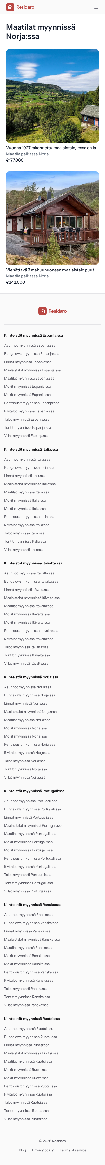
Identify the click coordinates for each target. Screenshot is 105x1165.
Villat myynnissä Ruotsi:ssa (25, 1119)
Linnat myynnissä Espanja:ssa (27, 362)
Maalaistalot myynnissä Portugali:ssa (33, 825)
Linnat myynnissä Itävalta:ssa (27, 589)
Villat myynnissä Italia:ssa (24, 549)
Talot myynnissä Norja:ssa (24, 761)
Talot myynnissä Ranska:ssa (26, 988)
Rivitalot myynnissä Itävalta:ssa (28, 638)
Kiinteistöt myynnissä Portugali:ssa (34, 791)
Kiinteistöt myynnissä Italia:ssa (31, 449)
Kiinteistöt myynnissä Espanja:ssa (33, 335)
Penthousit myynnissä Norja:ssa (29, 744)
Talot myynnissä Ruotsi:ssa (25, 1102)
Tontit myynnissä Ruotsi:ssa (26, 1110)
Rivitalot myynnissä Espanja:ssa (29, 411)
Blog (22, 1150)
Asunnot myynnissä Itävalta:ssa (29, 573)
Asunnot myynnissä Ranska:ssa (29, 914)
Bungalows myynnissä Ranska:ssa (31, 923)
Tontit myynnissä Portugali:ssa (28, 883)
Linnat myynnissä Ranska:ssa (27, 931)
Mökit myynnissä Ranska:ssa (27, 955)
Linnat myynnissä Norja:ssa (25, 703)
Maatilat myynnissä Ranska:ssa (28, 947)
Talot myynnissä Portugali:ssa (27, 874)
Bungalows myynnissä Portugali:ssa (32, 809)
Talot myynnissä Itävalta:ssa (26, 647)
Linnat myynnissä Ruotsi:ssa (26, 1045)
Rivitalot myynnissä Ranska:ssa (28, 980)
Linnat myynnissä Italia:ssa (25, 475)
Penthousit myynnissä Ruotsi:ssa (30, 1086)
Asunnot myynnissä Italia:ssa (27, 459)
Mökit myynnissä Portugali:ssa (28, 842)
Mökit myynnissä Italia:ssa (25, 500)
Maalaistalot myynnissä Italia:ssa (30, 484)
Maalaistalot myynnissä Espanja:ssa (32, 370)
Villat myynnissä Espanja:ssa (26, 435)
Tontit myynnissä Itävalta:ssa (27, 655)
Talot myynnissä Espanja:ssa (26, 419)
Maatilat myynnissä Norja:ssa (27, 720)
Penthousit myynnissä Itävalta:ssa (31, 630)
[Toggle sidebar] (96, 7)
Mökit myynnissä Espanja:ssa (27, 386)
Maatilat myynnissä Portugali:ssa (30, 833)
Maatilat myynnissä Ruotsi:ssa (28, 1061)
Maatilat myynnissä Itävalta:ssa (28, 606)
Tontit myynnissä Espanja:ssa (27, 427)
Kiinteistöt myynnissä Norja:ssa (31, 677)
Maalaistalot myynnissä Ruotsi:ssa (31, 1053)
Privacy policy (43, 1150)
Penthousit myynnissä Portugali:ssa (32, 858)
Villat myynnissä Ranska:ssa (26, 1005)
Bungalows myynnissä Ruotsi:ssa (30, 1036)
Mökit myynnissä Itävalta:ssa (27, 614)
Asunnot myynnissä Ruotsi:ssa (28, 1028)
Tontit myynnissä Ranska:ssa (27, 996)
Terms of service (73, 1150)
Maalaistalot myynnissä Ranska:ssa (32, 939)
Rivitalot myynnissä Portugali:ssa (30, 866)
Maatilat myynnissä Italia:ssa (26, 492)
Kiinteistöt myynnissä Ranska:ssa (33, 904)
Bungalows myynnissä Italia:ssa (29, 467)
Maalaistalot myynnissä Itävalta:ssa (32, 597)
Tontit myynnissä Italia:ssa (25, 541)
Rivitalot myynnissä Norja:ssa (27, 752)
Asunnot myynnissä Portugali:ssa (30, 801)
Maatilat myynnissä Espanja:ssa (29, 378)
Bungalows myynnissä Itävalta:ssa (31, 581)
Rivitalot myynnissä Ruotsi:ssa (28, 1094)
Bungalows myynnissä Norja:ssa (29, 695)
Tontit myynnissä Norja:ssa (25, 769)
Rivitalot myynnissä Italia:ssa (26, 525)
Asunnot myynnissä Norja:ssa (27, 687)
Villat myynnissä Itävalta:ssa (26, 663)
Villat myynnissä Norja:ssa (24, 777)
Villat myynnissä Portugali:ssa (27, 891)
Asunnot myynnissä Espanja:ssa (29, 345)
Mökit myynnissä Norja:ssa (25, 728)
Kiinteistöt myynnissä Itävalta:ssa (33, 563)
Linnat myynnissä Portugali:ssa (28, 817)
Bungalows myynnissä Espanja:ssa (31, 353)
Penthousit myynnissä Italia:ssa (29, 516)
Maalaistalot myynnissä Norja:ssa (30, 711)
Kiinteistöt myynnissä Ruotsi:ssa (32, 1018)
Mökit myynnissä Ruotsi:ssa (26, 1069)
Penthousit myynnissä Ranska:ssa (31, 972)
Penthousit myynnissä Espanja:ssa (31, 403)
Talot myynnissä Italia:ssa (24, 533)
